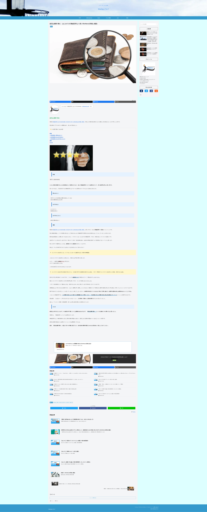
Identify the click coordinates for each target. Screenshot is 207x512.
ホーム (137, 507)
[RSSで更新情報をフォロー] (156, 91)
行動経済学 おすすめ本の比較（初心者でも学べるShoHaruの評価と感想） (69, 121)
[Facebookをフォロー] (151, 91)
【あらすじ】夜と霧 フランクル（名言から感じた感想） (107, 379)
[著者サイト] (141, 91)
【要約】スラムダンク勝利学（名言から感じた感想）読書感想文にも (65, 384)
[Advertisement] (92, 91)
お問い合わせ (155, 507)
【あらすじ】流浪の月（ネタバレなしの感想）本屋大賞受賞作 (108, 393)
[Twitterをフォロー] (146, 91)
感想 (51, 140)
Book (52, 402)
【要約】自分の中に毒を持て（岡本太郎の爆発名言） (63, 393)
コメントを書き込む (92, 497)
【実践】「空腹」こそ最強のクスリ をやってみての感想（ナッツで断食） (110, 384)
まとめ (51, 142)
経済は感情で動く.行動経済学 (65, 402)
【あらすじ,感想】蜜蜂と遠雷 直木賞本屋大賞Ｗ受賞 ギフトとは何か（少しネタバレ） (68, 379)
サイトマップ (150, 507)
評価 (51, 133)
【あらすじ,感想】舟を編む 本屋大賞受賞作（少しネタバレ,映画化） (110, 388)
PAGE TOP (202, 496)
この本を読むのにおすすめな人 (56, 137)
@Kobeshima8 (85, 106)
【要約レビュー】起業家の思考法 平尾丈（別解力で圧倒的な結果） (65, 388)
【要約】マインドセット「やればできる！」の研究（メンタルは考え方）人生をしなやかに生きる (70, 373)
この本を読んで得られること (56, 135)
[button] (156, 24)
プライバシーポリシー (143, 507)
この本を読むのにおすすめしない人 (57, 139)
